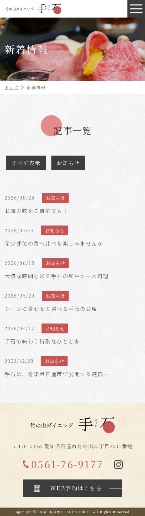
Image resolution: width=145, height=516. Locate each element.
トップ (12, 87)
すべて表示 (26, 162)
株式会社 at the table (69, 512)
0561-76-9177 (67, 464)
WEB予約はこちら (76, 488)
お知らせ (68, 162)
